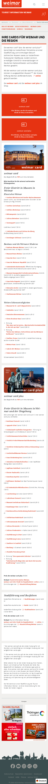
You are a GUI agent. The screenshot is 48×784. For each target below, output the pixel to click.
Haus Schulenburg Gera (14, 457)
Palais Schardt (11, 353)
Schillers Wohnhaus (13, 210)
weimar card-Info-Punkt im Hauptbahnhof (18, 582)
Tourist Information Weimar (19, 580)
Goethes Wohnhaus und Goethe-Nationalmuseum (23, 197)
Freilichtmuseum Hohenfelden (16, 436)
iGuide (26, 605)
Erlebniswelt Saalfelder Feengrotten (19, 430)
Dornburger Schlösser (13, 238)
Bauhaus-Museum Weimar (15, 247)
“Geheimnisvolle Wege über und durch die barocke (23, 561)
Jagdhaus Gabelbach (13, 468)
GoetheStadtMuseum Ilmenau (16, 453)
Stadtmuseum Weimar (13, 294)
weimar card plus (32, 83)
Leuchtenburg (11, 494)
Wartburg (9, 547)
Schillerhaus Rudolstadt (14, 517)
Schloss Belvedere (12, 218)
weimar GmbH (33, 777)
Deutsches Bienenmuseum (15, 314)
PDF (18, 177)
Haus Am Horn (11, 258)
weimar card (12, 83)
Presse (23, 777)
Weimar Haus (10, 344)
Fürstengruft (10, 223)
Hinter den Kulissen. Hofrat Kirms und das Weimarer (24, 332)
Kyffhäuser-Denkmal (13, 481)
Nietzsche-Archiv (12, 288)
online (38, 76)
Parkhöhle (10, 310)
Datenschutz (8, 774)
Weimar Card (36, 26)
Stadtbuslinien (30, 609)
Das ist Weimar (8, 26)
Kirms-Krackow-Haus (13, 319)
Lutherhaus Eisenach (13, 498)
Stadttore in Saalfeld (13, 543)
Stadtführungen (8, 29)
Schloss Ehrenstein (13, 526)
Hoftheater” (10, 334)
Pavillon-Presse (11, 338)
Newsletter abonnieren (23, 774)
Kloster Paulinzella (13, 472)
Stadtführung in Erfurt (14, 535)
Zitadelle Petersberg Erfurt (15, 552)
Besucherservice (27, 22)
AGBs (17, 777)
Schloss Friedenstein (13, 530)
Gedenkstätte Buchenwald (15, 267)
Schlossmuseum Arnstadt (15, 522)
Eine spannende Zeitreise (22, 556)
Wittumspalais (11, 214)
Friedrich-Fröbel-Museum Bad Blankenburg (21, 440)
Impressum (38, 774)
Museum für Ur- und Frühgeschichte (18, 306)
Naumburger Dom (12, 507)
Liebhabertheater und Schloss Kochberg (20, 231)
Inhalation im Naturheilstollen (17, 462)
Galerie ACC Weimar (13, 349)
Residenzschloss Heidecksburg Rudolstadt (21, 511)
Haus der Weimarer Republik (16, 262)
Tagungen (28, 29)
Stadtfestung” (11, 563)
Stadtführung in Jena (13, 539)
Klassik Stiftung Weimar (28, 584)
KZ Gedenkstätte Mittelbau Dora (17, 487)
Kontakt (11, 777)
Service (20, 29)
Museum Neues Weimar (14, 254)
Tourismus (15, 22)
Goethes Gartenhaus (13, 206)
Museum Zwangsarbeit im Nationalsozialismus (22, 273)
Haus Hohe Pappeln (13, 281)
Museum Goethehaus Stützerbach (17, 502)
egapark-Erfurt (11, 425)
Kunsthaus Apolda (12, 477)
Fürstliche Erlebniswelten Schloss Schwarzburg (22, 447)
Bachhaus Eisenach (13, 421)
